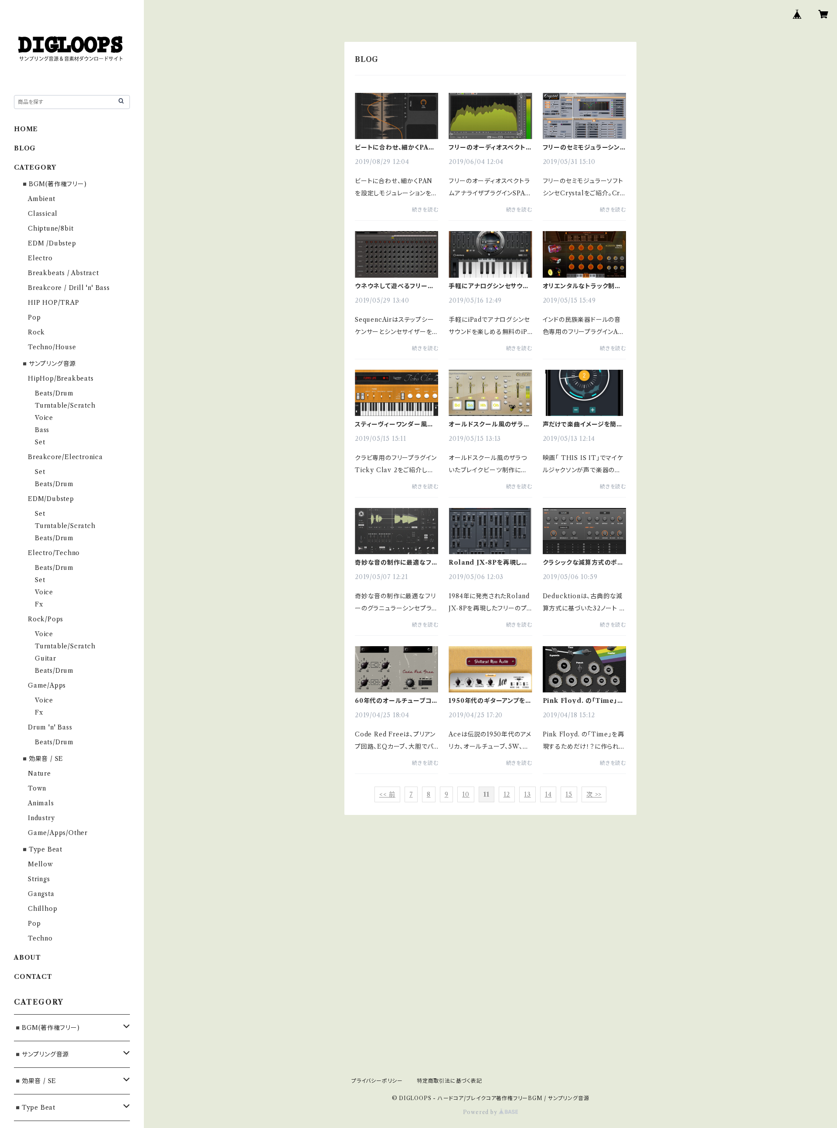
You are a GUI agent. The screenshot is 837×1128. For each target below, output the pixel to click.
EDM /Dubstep (52, 243)
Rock (36, 332)
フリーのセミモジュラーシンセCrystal (584, 147)
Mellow (40, 864)
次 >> (594, 794)
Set (40, 442)
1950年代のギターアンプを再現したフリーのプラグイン (490, 701)
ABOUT (27, 957)
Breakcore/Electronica (65, 457)
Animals (41, 803)
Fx (39, 604)
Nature (39, 773)
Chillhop (42, 909)
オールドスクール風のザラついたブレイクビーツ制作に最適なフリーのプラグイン (489, 424)
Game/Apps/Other (58, 833)
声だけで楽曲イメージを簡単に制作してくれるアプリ (583, 424)
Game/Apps (47, 685)
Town (37, 788)
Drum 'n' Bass (50, 727)
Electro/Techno (54, 553)
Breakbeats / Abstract (63, 273)
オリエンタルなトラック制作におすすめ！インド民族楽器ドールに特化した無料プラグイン (583, 286)
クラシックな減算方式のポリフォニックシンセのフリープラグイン (584, 562)
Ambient (41, 199)
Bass (42, 430)
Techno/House (52, 347)
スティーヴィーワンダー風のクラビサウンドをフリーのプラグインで (394, 424)
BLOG (25, 148)
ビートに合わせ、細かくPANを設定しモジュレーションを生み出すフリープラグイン (395, 147)
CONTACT (33, 977)
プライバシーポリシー (377, 1080)
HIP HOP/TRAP (53, 303)
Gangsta (41, 894)
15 (568, 794)
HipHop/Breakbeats (61, 378)
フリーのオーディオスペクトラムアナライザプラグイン (490, 147)
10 (466, 794)
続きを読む (425, 209)
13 (527, 794)
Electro (40, 258)
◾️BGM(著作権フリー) (54, 184)
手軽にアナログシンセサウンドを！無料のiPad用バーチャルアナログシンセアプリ (489, 286)
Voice (44, 418)
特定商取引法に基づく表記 (449, 1080)
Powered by (481, 1112)
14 (548, 794)
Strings (39, 879)
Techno (40, 938)
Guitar (45, 658)
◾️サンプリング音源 (48, 364)
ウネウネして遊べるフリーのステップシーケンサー (394, 286)
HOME (26, 129)
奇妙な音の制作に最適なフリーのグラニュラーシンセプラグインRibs (396, 562)
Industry (41, 818)
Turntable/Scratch (65, 405)
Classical (43, 214)
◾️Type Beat (41, 849)
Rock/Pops (45, 619)
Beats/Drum (54, 393)
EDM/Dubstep (51, 499)
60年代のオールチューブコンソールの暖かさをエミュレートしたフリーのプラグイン (396, 701)
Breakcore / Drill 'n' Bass (69, 288)
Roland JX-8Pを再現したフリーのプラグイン (488, 562)
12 (507, 794)
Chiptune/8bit (50, 228)
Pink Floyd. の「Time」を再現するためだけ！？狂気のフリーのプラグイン (584, 701)
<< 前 (387, 794)
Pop (34, 317)
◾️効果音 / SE (42, 759)
